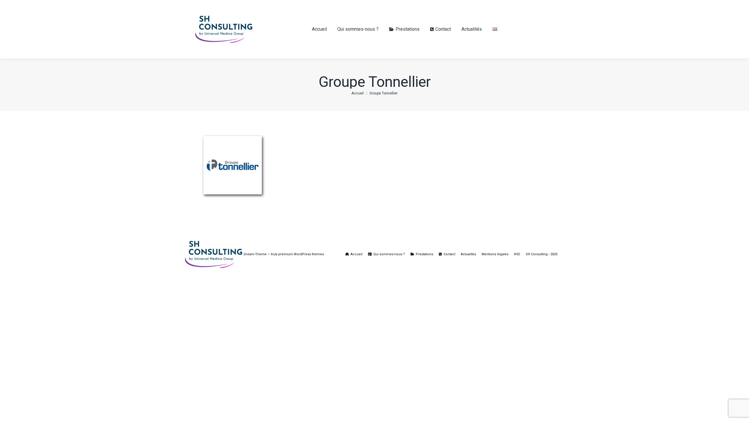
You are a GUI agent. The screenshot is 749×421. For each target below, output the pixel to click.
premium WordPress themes (301, 254)
